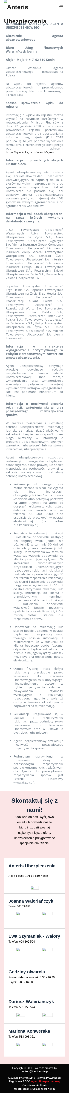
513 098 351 (27, 1036)
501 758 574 (27, 1007)
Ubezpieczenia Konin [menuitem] (34, 1085)
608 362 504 (27, 941)
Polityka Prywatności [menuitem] (48, 1077)
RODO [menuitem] (26, 1081)
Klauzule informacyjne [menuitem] (21, 1077)
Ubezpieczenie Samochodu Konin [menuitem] (34, 1088)
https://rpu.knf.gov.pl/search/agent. (30, 152)
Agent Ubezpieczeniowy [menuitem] (45, 1081)
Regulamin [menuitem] (15, 1081)
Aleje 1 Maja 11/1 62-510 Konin (28, 875)
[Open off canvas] (61, 6)
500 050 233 (23, 906)
